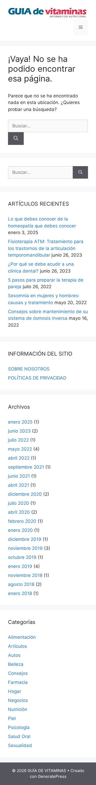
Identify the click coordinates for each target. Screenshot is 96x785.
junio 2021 (19, 476)
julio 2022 (18, 440)
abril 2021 (18, 485)
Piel (12, 718)
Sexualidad (20, 745)
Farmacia (18, 682)
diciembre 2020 (25, 494)
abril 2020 (19, 512)
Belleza (15, 664)
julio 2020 (18, 503)
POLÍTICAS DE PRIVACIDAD (37, 378)
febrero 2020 (22, 521)
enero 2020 (20, 530)
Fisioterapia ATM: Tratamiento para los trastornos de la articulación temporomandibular (45, 248)
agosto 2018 (21, 584)
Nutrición (17, 709)
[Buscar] (16, 138)
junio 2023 (19, 431)
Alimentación (22, 637)
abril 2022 (19, 458)
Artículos (17, 646)
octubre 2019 (22, 557)
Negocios (18, 700)
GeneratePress (52, 776)
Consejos (18, 673)
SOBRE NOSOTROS (29, 369)
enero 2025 (20, 422)
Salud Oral (19, 736)
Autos (14, 655)
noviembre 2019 (25, 548)
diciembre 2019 (24, 539)
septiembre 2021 (26, 467)
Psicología (19, 727)
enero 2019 (20, 566)
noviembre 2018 (25, 575)
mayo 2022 (20, 449)
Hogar (14, 691)
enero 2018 (20, 593)
